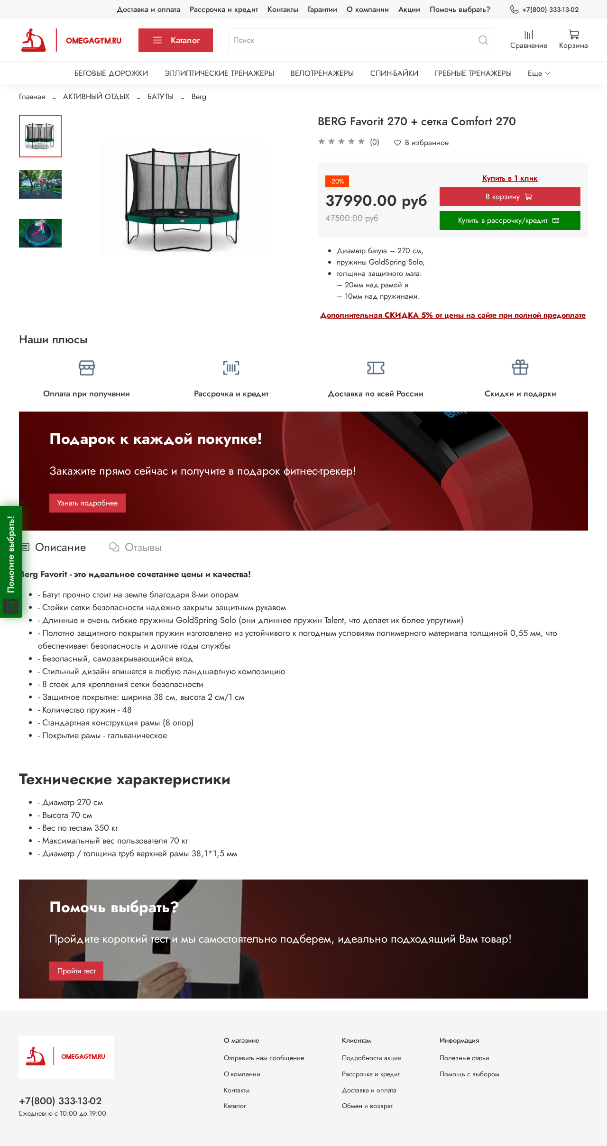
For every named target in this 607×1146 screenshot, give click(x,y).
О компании (368, 9)
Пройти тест (76, 970)
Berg (199, 96)
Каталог (185, 40)
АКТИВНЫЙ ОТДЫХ (96, 96)
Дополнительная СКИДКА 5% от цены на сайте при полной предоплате (453, 315)
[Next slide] (284, 199)
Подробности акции (372, 1058)
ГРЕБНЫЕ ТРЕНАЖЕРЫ (473, 73)
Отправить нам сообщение (264, 1058)
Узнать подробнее (87, 502)
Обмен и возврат (367, 1105)
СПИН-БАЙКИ (394, 73)
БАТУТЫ (160, 96)
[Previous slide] (85, 199)
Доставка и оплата (148, 9)
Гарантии (322, 9)
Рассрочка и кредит (224, 9)
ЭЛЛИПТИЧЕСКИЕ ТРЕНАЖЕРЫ (219, 73)
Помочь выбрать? (460, 9)
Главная (32, 96)
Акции (409, 9)
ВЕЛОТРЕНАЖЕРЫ (322, 73)
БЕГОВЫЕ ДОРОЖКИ (111, 73)
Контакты (282, 9)
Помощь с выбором (469, 1074)
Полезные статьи (464, 1058)
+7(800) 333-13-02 (550, 9)
